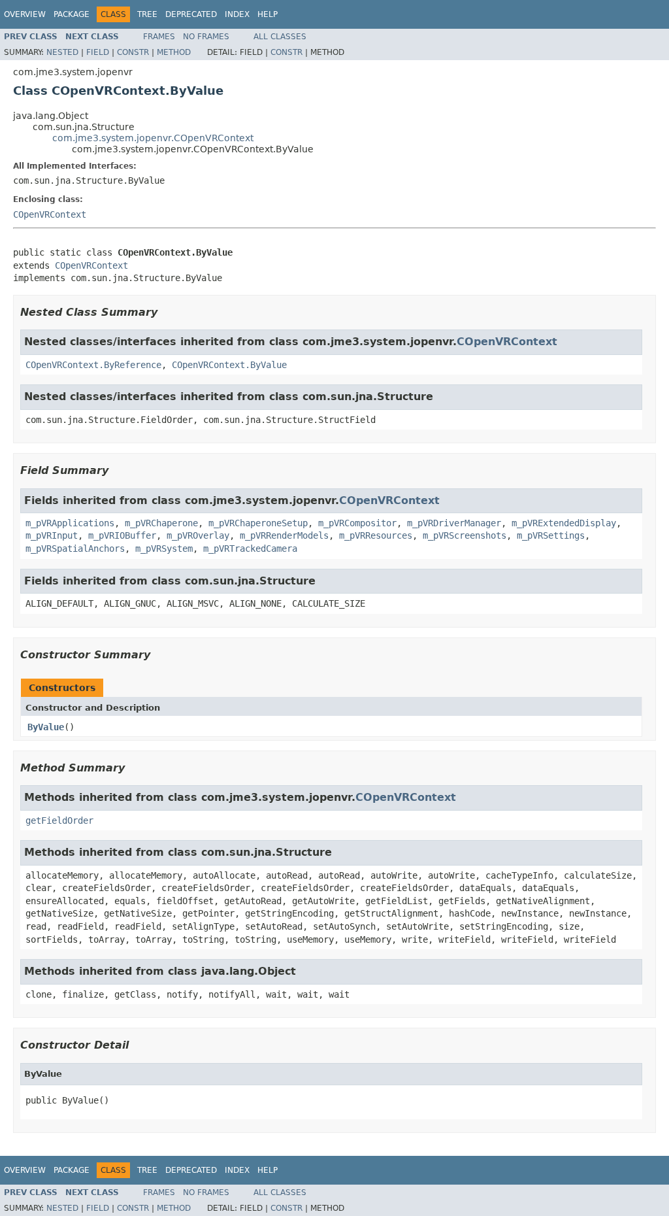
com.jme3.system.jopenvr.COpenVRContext (152, 138)
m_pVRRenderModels (284, 535)
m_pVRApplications (69, 523)
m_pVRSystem (164, 548)
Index (237, 14)
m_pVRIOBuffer (122, 535)
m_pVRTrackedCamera (250, 548)
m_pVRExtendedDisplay (564, 523)
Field (97, 52)
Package (72, 14)
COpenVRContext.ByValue (229, 365)
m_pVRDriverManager (454, 523)
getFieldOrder (59, 820)
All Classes (279, 36)
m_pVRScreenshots (464, 535)
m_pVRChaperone (161, 523)
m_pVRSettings (551, 535)
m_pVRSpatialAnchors (75, 548)
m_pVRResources (375, 535)
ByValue (45, 727)
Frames (159, 36)
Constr (133, 52)
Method (174, 52)
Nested (62, 52)
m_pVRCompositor (357, 523)
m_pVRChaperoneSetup (258, 523)
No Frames (206, 36)
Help (267, 14)
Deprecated (191, 14)
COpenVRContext (49, 214)
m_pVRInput (51, 535)
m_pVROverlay (198, 535)
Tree (147, 14)
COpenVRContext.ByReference (93, 365)
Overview (25, 14)
